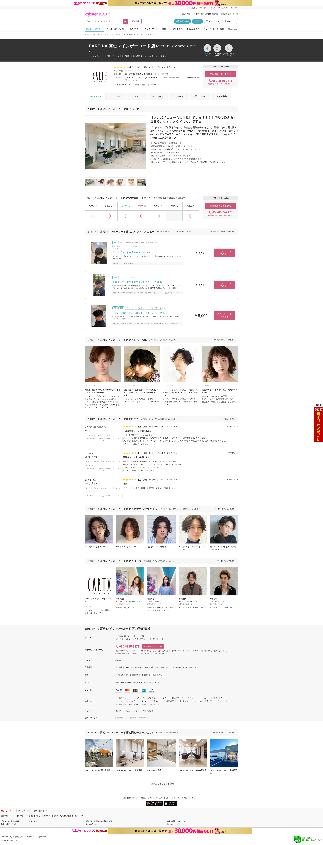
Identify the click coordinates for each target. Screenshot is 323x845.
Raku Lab (232, 29)
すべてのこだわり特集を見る (224, 340)
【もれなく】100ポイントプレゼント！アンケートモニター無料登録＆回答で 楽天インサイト (51, 816)
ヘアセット (220, 701)
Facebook (192, 798)
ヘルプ (196, 14)
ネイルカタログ (193, 29)
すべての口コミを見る (227, 419)
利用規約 (143, 798)
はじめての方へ (186, 14)
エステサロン (135, 29)
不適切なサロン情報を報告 (161, 784)
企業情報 (4, 837)
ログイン (197, 21)
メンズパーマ (139, 698)
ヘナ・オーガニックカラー (126, 701)
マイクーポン (214, 21)
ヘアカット (192, 698)
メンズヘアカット (122, 698)
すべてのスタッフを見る (226, 561)
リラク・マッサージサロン (156, 29)
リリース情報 (182, 798)
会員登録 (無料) (182, 21)
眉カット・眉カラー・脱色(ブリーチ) (130, 704)
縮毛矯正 (170, 701)
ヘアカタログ (176, 29)
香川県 (100, 34)
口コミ (137, 96)
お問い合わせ (164, 798)
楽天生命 (225, 8)
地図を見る (157, 675)
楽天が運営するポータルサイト (178, 821)
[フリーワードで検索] (125, 21)
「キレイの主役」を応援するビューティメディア (19, 821)
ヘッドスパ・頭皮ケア (203, 701)
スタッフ (179, 96)
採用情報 (42, 837)
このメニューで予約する (224, 252)
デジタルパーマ (156, 701)
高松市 (107, 34)
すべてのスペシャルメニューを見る (222, 231)
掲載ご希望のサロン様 (229, 14)
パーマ (143, 701)
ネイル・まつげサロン (116, 29)
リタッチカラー (219, 698)
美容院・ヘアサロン (94, 29)
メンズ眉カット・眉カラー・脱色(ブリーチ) (166, 698)
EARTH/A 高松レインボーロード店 (135, 34)
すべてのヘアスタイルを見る (224, 509)
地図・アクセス (200, 96)
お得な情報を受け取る (210, 14)
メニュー (116, 96)
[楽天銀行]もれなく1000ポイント (197, 8)
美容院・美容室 (90, 34)
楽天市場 (234, 8)
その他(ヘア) (155, 704)
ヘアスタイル (158, 96)
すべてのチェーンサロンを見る (224, 732)
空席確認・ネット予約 (220, 74)
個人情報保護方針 (16, 837)
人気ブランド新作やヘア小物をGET (99, 821)
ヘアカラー (205, 698)
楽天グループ (215, 8)
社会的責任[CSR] (31, 837)
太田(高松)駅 (116, 34)
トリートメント (183, 701)
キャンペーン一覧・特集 (214, 29)
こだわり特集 (221, 96)
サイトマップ (152, 798)
